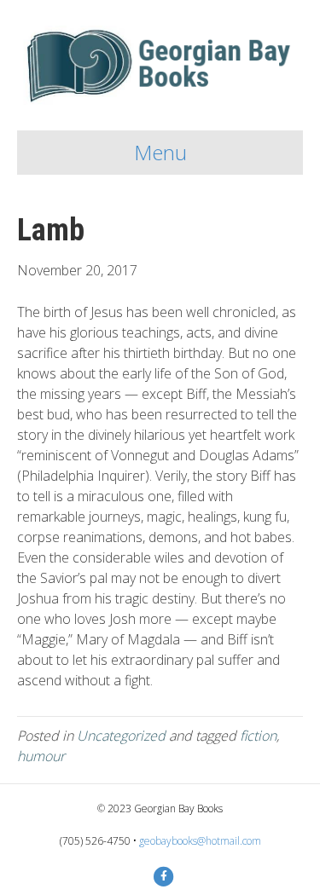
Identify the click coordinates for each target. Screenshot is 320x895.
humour (41, 756)
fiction (258, 735)
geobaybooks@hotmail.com (200, 841)
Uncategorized (121, 735)
